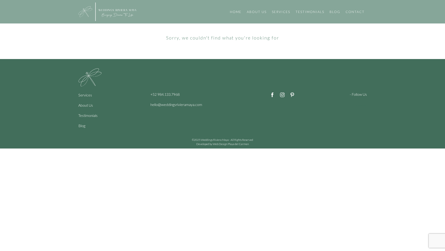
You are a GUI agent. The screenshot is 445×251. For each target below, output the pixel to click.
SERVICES (281, 12)
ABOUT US (257, 12)
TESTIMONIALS (310, 12)
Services (85, 95)
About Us (85, 105)
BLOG (335, 12)
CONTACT (355, 12)
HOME (236, 12)
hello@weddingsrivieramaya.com (176, 104)
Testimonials (88, 115)
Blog (81, 125)
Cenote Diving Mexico (361, 105)
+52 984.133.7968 (165, 94)
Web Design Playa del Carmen (231, 144)
